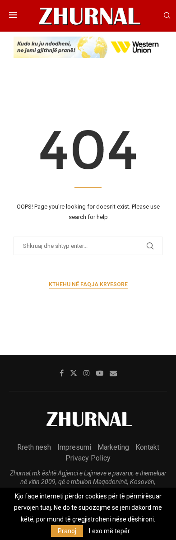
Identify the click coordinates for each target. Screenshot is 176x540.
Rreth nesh (34, 447)
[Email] (113, 372)
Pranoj (67, 531)
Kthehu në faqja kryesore (88, 284)
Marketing (113, 447)
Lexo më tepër (109, 531)
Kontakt (147, 447)
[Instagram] (86, 372)
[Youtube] (99, 372)
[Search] (166, 15)
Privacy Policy (88, 458)
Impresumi (74, 447)
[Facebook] (62, 372)
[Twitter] (73, 372)
